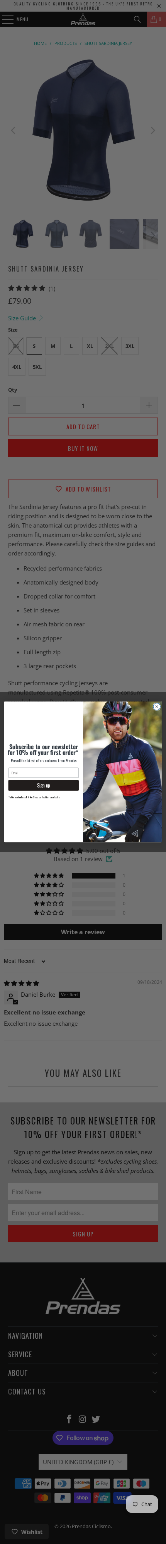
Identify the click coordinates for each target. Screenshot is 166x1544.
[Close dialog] (156, 706)
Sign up (43, 785)
